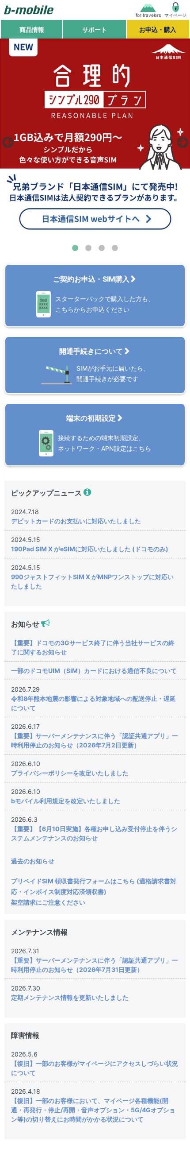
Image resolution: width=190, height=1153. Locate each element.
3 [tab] (101, 248)
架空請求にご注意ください (48, 902)
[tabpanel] (95, 140)
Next (181, 139)
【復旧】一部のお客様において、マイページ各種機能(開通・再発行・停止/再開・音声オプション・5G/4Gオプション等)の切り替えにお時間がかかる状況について (93, 1110)
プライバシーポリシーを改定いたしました (70, 773)
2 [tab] (88, 248)
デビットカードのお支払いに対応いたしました (76, 521)
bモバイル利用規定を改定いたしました (65, 801)
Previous (6, 139)
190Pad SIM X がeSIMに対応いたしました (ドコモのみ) (89, 549)
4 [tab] (114, 248)
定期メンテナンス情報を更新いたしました (70, 997)
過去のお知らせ (32, 861)
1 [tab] (75, 248)
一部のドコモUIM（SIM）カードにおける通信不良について (94, 670)
